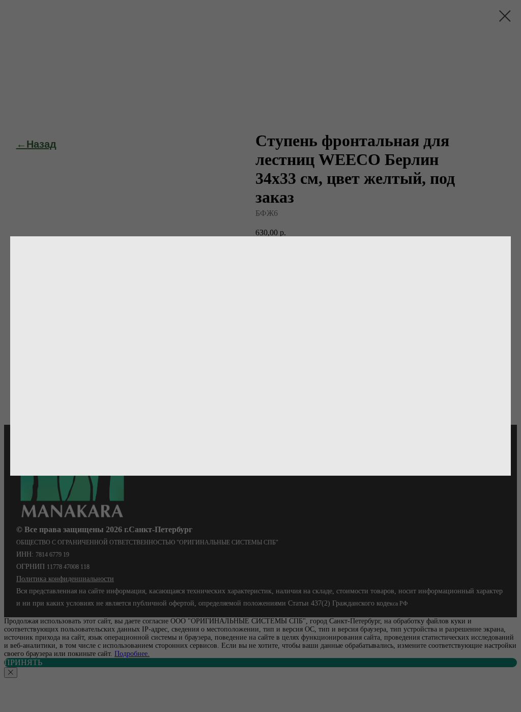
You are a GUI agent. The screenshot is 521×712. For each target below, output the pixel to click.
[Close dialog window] (505, 16)
